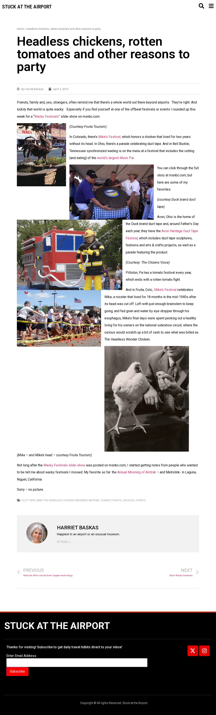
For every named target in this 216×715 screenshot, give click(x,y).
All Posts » (63, 541)
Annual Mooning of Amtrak (136, 472)
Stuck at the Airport (57, 625)
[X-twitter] (193, 651)
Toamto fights (111, 500)
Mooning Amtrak (87, 500)
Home (20, 28)
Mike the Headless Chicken (55, 500)
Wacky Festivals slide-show (64, 465)
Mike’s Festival (165, 290)
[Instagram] (204, 651)
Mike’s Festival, (109, 137)
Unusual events (134, 500)
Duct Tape (28, 500)
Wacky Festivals (46, 116)
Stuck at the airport (27, 7)
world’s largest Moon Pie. (116, 158)
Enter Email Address (21, 656)
